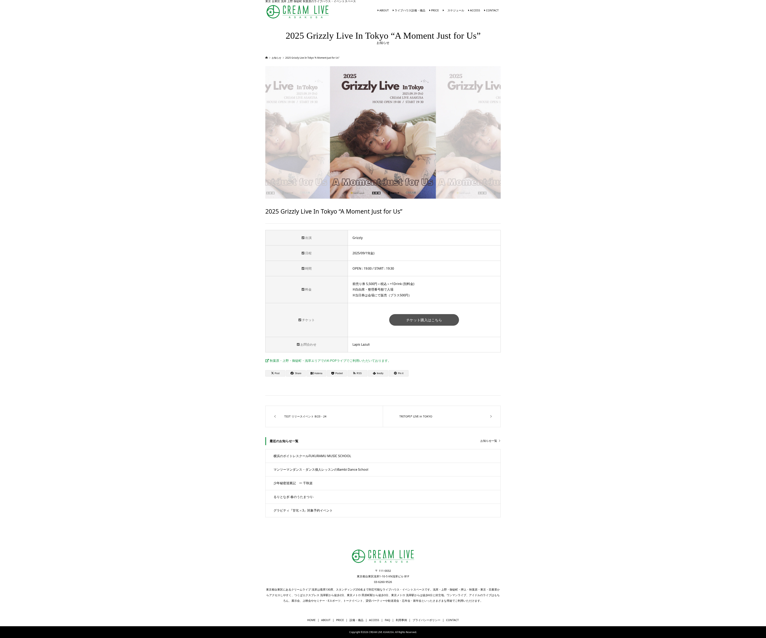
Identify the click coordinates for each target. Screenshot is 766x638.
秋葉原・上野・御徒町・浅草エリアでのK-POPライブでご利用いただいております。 (330, 360)
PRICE (434, 10)
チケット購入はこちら (424, 320)
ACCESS (474, 10)
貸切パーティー (375, 601)
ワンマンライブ (456, 595)
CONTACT (492, 10)
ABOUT (384, 10)
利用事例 (401, 620)
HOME (311, 620)
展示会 (295, 601)
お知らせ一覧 (488, 441)
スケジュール (454, 10)
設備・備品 (356, 620)
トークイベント (353, 601)
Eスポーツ (334, 601)
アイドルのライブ (480, 595)
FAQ (387, 620)
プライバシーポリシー (426, 620)
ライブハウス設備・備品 (409, 10)
